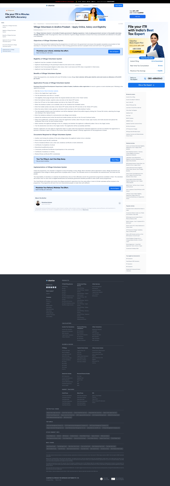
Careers (48, 303)
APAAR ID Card (129, 120)
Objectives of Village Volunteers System (10, 26)
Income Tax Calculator (67, 329)
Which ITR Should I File (131, 105)
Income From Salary (96, 352)
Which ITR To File (65, 356)
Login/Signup (118, 5)
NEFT (78, 383)
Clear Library (49, 311)
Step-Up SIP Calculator (82, 334)
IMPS (78, 385)
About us (48, 299)
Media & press (49, 305)
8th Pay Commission (130, 126)
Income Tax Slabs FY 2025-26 (133, 99)
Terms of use (58, 479)
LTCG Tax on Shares (81, 361)
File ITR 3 (64, 292)
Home (35, 23)
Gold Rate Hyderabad (67, 401)
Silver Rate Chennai (81, 397)
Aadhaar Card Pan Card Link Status (134, 123)
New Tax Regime (65, 352)
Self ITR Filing (65, 286)
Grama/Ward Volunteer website (49, 91)
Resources (86, 5)
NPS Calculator (95, 340)
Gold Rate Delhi (65, 399)
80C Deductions (65, 376)
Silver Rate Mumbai (81, 404)
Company (95, 5)
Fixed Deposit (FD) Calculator (132, 261)
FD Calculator (80, 336)
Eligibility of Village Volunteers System (9, 31)
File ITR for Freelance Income (68, 303)
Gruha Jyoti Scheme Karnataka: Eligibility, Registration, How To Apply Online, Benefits (135, 147)
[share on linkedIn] (119, 203)
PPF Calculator (95, 332)
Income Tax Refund (66, 359)
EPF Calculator (95, 336)
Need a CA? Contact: (105, 1)
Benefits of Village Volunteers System (9, 36)
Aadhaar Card (129, 112)
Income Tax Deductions (67, 378)
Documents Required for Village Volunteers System (10, 45)
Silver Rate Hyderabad (82, 401)
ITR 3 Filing (64, 365)
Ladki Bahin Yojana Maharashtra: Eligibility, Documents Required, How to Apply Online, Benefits (135, 159)
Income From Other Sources (98, 350)
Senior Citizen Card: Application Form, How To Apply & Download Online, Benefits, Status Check (134, 175)
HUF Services (95, 288)
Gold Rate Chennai (66, 397)
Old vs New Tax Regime (131, 110)
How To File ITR (129, 102)
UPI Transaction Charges (131, 128)
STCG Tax (79, 354)
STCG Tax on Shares (81, 359)
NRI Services (95, 295)
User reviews (49, 307)
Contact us (48, 301)
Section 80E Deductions (67, 381)
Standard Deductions (67, 383)
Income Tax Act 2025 (66, 357)
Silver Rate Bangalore (82, 395)
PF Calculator (129, 263)
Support (48, 293)
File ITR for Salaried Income (68, 295)
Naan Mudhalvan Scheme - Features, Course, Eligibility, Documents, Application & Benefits (134, 153)
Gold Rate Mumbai (66, 404)
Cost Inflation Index (81, 357)
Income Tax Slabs (66, 350)
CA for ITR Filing (80, 288)
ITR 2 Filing (64, 363)
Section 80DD (65, 385)
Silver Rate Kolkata (81, 403)
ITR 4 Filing (64, 367)
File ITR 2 (64, 290)
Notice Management (97, 286)
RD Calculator (129, 266)
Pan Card (128, 115)
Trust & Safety (49, 316)
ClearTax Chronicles (50, 314)
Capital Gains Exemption (82, 356)
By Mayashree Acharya (38, 29)
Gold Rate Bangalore (67, 395)
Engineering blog (50, 309)
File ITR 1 (64, 288)
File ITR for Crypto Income (67, 304)
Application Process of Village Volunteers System (9, 40)
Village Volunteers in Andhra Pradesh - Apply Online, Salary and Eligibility (74, 23)
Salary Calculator (66, 336)
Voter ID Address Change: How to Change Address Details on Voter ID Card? (134, 240)
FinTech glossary (49, 312)
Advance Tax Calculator (67, 331)
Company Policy (49, 479)
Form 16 (63, 369)
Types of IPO (95, 399)
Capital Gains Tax (81, 350)
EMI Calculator (80, 332)
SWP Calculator (95, 338)
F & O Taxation (95, 294)
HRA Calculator (65, 333)
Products (77, 5)
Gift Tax (94, 363)
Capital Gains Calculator (67, 335)
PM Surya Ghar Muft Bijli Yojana (133, 131)
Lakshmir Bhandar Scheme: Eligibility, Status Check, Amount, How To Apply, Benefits (134, 169)
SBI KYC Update (129, 118)
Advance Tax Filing (96, 290)
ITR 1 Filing (64, 361)
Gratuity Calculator (96, 334)
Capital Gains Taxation (97, 292)
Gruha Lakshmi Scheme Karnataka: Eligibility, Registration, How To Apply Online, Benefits (134, 181)
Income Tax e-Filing (130, 97)
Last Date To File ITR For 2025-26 (133, 107)
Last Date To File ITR (66, 354)
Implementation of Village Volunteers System (8, 50)
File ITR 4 (64, 294)
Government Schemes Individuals (52, 23)
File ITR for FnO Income (67, 301)
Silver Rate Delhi (80, 399)
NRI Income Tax (95, 361)
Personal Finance (41, 23)
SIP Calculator (129, 258)
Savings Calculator (81, 340)
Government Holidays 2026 (132, 248)
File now (137, 16)
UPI (78, 381)
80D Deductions (65, 379)
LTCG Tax (79, 352)
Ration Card (80, 379)
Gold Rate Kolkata (66, 403)
